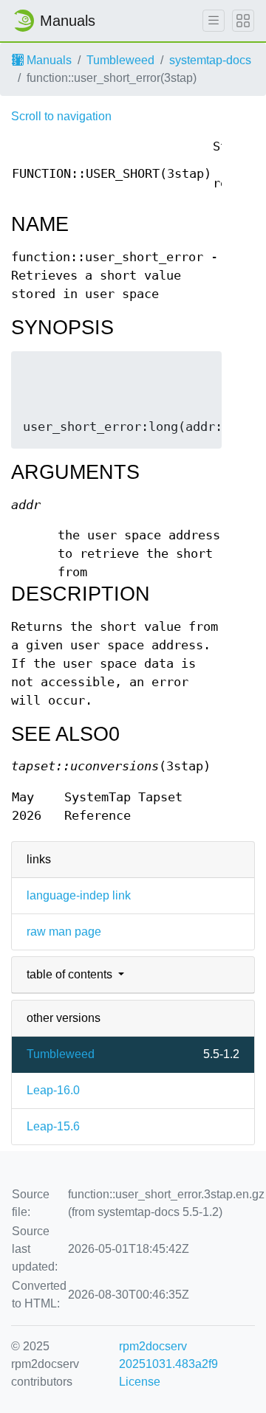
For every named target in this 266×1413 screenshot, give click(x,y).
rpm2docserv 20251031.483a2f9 (168, 1355)
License (139, 1381)
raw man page (64, 931)
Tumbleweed (120, 60)
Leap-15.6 (53, 1126)
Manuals (48, 60)
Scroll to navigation (61, 116)
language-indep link (79, 895)
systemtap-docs (210, 60)
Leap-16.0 (53, 1090)
